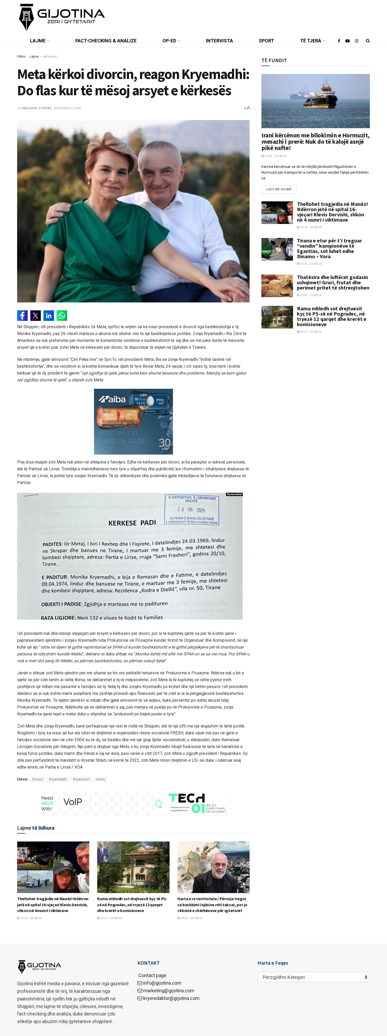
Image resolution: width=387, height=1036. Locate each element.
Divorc (37, 779)
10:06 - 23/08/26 (310, 295)
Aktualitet (50, 56)
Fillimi (21, 56)
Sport (266, 40)
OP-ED (169, 40)
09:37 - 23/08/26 (111, 918)
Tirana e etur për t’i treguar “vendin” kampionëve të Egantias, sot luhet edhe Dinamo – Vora (329, 248)
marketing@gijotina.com (168, 990)
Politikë (45, 108)
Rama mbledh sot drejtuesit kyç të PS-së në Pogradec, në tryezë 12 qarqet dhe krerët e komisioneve (132, 904)
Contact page (151, 975)
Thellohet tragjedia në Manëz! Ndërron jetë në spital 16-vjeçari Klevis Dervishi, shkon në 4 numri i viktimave (52, 904)
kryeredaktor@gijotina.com (171, 998)
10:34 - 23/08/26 (30, 918)
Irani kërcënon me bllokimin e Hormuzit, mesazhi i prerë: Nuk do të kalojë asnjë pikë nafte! (315, 141)
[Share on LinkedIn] (48, 315)
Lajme (38, 40)
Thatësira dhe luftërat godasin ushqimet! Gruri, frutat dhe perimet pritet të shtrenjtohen (333, 282)
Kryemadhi (58, 779)
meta (100, 779)
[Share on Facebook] (22, 315)
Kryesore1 (81, 779)
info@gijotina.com (162, 983)
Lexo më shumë (278, 189)
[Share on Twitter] (35, 315)
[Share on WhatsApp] (62, 315)
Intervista (219, 40)
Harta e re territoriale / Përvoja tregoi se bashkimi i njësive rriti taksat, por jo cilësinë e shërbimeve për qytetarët (212, 904)
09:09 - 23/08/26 (191, 918)
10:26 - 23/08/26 (310, 264)
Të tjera (310, 40)
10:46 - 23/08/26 (275, 156)
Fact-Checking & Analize (106, 40)
